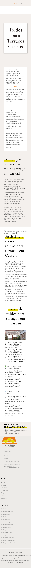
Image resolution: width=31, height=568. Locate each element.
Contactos (4, 498)
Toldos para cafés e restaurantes (10, 543)
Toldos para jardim (6, 532)
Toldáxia (3, 485)
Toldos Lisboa (5, 509)
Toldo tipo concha (6, 529)
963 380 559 (21, 4)
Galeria (3, 495)
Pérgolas (3, 493)
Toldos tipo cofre (6, 527)
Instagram (7, 471)
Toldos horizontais (6, 516)
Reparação (4, 487)
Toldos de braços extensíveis (9, 522)
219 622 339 (7, 458)
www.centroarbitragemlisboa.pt (8, 560)
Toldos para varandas (7, 537)
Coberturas (4, 490)
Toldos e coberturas (7, 511)
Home (3, 482)
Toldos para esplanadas (8, 540)
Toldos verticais (5, 519)
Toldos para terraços (7, 535)
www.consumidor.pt (18, 562)
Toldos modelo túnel (7, 524)
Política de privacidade (8, 564)
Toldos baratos (5, 514)
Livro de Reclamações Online (21, 564)
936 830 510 (7, 455)
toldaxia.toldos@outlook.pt (11, 461)
